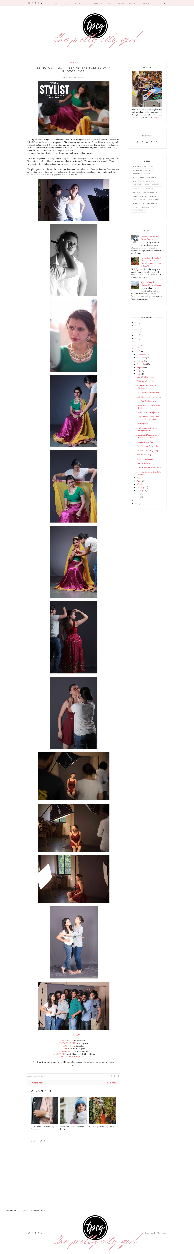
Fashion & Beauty (73, 62)
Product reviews (138, 177)
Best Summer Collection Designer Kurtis (146, 429)
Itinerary (136, 207)
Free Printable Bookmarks (147, 446)
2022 (136, 332)
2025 (136, 322)
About (87, 3)
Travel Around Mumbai (152, 185)
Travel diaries (137, 170)
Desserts (153, 196)
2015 (136, 493)
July (138, 370)
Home (56, 3)
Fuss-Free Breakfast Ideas (146, 401)
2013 (136, 500)
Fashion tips (136, 192)
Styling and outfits (147, 181)
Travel (65, 3)
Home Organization (150, 192)
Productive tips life (148, 188)
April (139, 481)
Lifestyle (76, 3)
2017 (136, 348)
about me (156, 117)
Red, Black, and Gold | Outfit (148, 396)
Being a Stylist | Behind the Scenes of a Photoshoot (147, 418)
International (137, 185)
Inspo (109, 3)
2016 (136, 351)
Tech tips (136, 203)
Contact (132, 3)
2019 (136, 341)
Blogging (136, 188)
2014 (136, 497)
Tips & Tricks (137, 166)
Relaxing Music (142, 423)
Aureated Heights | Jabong (147, 450)
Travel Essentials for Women (147, 392)
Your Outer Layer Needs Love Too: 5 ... (72, 1127)
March (139, 484)
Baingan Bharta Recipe (145, 442)
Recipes (135, 181)
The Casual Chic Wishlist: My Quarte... (42, 1127)
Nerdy (146, 166)
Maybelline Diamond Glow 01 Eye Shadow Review (148, 436)
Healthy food (152, 203)
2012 (136, 503)
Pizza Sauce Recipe (144, 454)
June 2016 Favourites (145, 377)
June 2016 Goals (143, 463)
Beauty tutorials (138, 211)
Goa (143, 203)
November (141, 357)
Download (120, 3)
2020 (136, 338)
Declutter (98, 3)
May (138, 477)
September (141, 364)
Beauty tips (146, 173)
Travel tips (136, 173)
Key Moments (149, 170)
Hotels (135, 199)
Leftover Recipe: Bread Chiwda (149, 467)
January (140, 490)
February (140, 487)
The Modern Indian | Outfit (147, 412)
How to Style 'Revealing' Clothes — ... (102, 1127)
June (139, 373)
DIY (152, 166)
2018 (136, 345)
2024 (136, 325)
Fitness (142, 199)
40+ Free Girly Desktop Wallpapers (146, 387)
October (140, 361)
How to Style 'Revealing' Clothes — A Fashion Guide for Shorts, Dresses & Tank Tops (151, 262)
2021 (136, 335)
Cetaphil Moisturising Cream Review (150, 237)
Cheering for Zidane (144, 459)
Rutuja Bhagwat (70, 77)
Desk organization (148, 207)
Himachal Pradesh (154, 199)
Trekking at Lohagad (145, 381)
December (141, 354)
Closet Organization (140, 196)
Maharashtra (151, 177)
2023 (136, 329)
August (140, 367)
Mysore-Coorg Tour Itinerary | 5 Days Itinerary (151, 283)
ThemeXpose (162, 1233)
